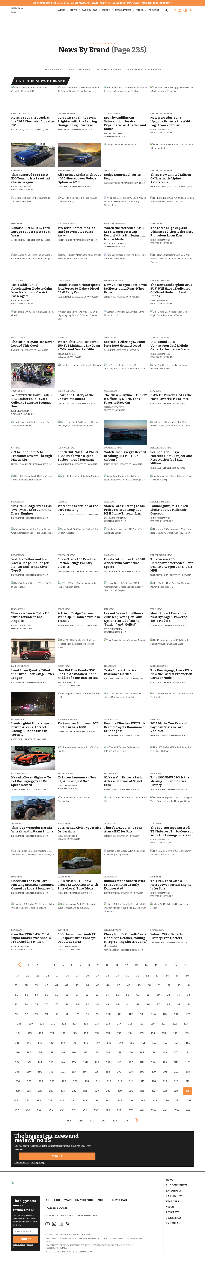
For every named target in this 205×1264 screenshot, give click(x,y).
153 (165, 1042)
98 (87, 1014)
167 (142, 1052)
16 (166, 965)
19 (17, 975)
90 (188, 1004)
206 (41, 1081)
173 (29, 1062)
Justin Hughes (65, 240)
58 (46, 994)
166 (130, 1052)
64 (107, 994)
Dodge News (110, 171)
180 (108, 1062)
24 (67, 975)
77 (56, 1004)
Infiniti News (18, 338)
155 (188, 1042)
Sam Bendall (110, 571)
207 (52, 1081)
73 (16, 1004)
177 (74, 1062)
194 (85, 1071)
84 (127, 1004)
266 (176, 1110)
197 (119, 1071)
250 (178, 1100)
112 (64, 1023)
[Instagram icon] (54, 1224)
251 (189, 1100)
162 (85, 1052)
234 (176, 1090)
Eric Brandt (17, 518)
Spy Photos (174, 1190)
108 (19, 1023)
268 (69, 1120)
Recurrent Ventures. (61, 1235)
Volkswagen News (67, 224)
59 (56, 994)
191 (51, 1071)
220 (17, 1090)
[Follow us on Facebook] (185, 10)
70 (168, 994)
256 (62, 1110)
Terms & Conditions (87, 1215)
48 (128, 985)
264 (153, 1110)
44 (87, 985)
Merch (106, 10)
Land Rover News (20, 666)
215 (143, 1081)
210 (87, 1081)
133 (119, 1033)
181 (120, 1062)
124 (18, 1033)
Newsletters (123, 10)
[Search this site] (166, 10)
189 (29, 1071)
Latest (61, 10)
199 (142, 1071)
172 (17, 1062)
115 (97, 1023)
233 (165, 1090)
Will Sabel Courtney (115, 244)
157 (29, 1052)
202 (176, 1071)
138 (175, 1033)
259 (96, 1110)
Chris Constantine (160, 130)
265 (165, 1110)
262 (130, 1110)
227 (97, 1090)
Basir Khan (17, 130)
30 (127, 975)
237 (27, 1100)
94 (46, 1014)
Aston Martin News (108, 69)
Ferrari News (18, 609)
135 (142, 1033)
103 (142, 1014)
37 (16, 985)
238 (39, 1100)
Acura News (52, 69)
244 (108, 1100)
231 (142, 1090)
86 (148, 1004)
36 (187, 975)
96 (67, 1014)
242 (85, 1100)
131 (97, 1033)
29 (117, 975)
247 (143, 1100)
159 (51, 1052)
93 (36, 1014)
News (73, 10)
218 (176, 1081)
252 (17, 1110)
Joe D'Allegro (111, 679)
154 (177, 1042)
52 (169, 985)
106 (176, 1014)
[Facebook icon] (61, 1224)
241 (73, 1100)
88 (168, 1004)
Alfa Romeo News (78, 69)
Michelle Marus (19, 464)
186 (176, 1062)
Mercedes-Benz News (161, 114)
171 (187, 1052)
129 (75, 1033)
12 (126, 965)
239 (50, 1100)
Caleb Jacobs (111, 735)
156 (18, 1052)
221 (29, 1090)
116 (108, 1023)
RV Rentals (173, 1223)
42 (66, 985)
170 (176, 1052)
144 (63, 1042)
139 (187, 1033)
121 (164, 1023)
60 (66, 994)
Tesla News (17, 281)
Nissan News (110, 391)
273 (126, 1120)
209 (75, 1081)
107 (188, 1014)
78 (67, 1004)
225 (74, 1090)
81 (97, 1004)
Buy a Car (119, 1200)
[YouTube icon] (47, 1224)
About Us (52, 1200)
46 (108, 985)
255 (51, 1110)
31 (137, 975)
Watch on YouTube (78, 1200)
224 (62, 1090)
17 (176, 965)
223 (51, 1090)
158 (40, 1052)
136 (153, 1033)
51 (159, 985)
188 (17, 1071)
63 (97, 994)
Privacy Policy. (38, 1162)
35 (177, 975)
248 (154, 1100)
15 (156, 965)
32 (147, 975)
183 (142, 1062)
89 (178, 1004)
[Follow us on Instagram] (179, 10)
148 (109, 1042)
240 (61, 1100)
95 (57, 1014)
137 (164, 1033)
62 (87, 994)
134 (130, 1033)
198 (131, 1071)
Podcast (153, 10)
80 (87, 1004)
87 (158, 1004)
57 (36, 994)
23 (57, 975)
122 (175, 1023)
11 (117, 965)
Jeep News (109, 609)
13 (136, 965)
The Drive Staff (66, 403)
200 (153, 1071)
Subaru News (111, 877)
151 (143, 1042)
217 (165, 1081)
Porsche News (111, 719)
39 (36, 985)
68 (147, 994)
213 (120, 1081)
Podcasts (172, 1212)
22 (47, 975)
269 (80, 1120)
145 (74, 1042)
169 (165, 1052)
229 (120, 1090)
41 (56, 985)
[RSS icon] (67, 1224)
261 (119, 1110)
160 (63, 1052)
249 (166, 1100)
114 (86, 1023)
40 (46, 985)
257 (73, 1110)
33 (157, 975)
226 (85, 1090)
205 (29, 1081)
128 (63, 1033)
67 (137, 994)
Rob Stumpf (156, 625)
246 (131, 1100)
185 (165, 1062)
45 (97, 985)
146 (86, 1042)
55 (16, 994)
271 (103, 1120)
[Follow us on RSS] (190, 10)
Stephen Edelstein (113, 133)
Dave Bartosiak (112, 183)
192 (62, 1071)
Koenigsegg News (113, 448)
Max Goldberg (65, 297)
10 (107, 965)
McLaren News (65, 773)
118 (130, 1023)
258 (85, 1110)
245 (120, 1100)
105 (165, 1014)
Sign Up (57, 1156)
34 (167, 975)
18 (185, 965)
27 (97, 975)
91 (16, 1014)
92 (26, 1014)
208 (64, 1081)
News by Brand (107, 43)
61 (77, 994)
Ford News (16, 224)
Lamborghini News (160, 281)
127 (52, 1033)
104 (153, 1014)
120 (153, 1023)
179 (97, 1062)
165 (119, 1052)
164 (108, 1052)
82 (107, 1004)
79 (77, 1004)
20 (27, 975)
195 (97, 1071)
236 (16, 1100)
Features (172, 1201)
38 (26, 985)
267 (188, 1110)
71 (178, 994)
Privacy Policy (63, 3)
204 (17, 1081)
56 (26, 994)
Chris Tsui (63, 187)
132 (108, 1033)
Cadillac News (112, 114)
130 (86, 1033)
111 (53, 1023)
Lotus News (156, 224)
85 (138, 1004)
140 (17, 1042)
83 (117, 1004)
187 (187, 1062)
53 (179, 985)
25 (77, 975)
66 (127, 994)
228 (108, 1090)
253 (28, 1110)
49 (139, 985)
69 (158, 994)
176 (63, 1062)
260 (108, 1110)
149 (121, 1042)
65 (117, 994)
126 (41, 1033)
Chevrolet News (20, 114)
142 (40, 1042)
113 (75, 1023)
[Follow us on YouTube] (174, 10)
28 (107, 975)
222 (40, 1090)
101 (120, 1014)
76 (46, 1004)
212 (109, 1081)
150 (132, 1042)
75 (36, 1004)
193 (74, 1071)
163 (96, 1052)
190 (40, 1071)
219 (187, 1081)
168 (153, 1052)
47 (118, 985)
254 (39, 1110)
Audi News (155, 824)
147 (97, 1042)
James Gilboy (18, 240)
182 (131, 1062)
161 (74, 1052)
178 (85, 1062)
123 (186, 1023)
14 (146, 965)
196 (108, 1071)
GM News (15, 448)
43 (76, 985)
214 (131, 1081)
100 (108, 1014)
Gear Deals (174, 1217)
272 (115, 1120)
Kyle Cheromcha (20, 301)
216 (154, 1081)
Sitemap (49, 1215)
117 (119, 1023)
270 (92, 1120)
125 (30, 1033)
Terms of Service (21, 1162)
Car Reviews (89, 10)
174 (40, 1062)
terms (52, 1248)
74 (26, 1004)
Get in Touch (57, 1207)
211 (98, 1081)
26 (87, 975)
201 (165, 1071)
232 (153, 1090)
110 (42, 1023)
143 (51, 1042)
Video (140, 10)
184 (153, 1062)
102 (131, 1014)
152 (154, 1042)
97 (77, 1014)
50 (149, 985)
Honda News (64, 281)
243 (96, 1100)
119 (141, 1023)
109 (31, 1023)
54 (188, 985)
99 (97, 1014)
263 (142, 1110)
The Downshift (176, 1185)
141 (29, 1042)
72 (188, 994)
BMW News (16, 171)
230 (131, 1090)
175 (51, 1062)
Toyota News (18, 391)
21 (37, 975)
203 (188, 1071)
